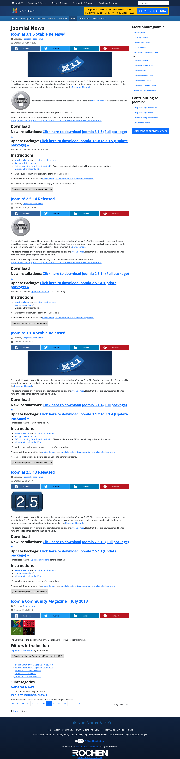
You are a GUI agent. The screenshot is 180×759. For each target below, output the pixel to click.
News (73, 18)
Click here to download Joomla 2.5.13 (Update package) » (63, 553)
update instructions (40, 291)
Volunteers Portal (142, 122)
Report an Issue (132, 734)
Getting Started (141, 37)
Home (15, 18)
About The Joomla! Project (146, 52)
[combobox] (153, 3)
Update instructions (24, 305)
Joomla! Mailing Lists (143, 75)
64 (70, 703)
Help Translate (116, 734)
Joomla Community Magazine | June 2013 (34, 664)
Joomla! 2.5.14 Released (33, 198)
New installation (22, 160)
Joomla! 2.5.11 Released (25, 673)
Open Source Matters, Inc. (87, 746)
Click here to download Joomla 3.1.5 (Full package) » (69, 133)
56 (28, 703)
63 (65, 703)
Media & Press (99, 18)
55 (23, 703)
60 (49, 703)
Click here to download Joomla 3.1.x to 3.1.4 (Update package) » (69, 416)
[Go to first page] (13, 703)
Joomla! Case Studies (143, 65)
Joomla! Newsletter (142, 80)
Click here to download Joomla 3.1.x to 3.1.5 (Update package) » (69, 142)
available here (97, 100)
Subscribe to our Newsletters (150, 130)
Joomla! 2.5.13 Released (33, 472)
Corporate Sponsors (143, 112)
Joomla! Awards (141, 60)
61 (54, 703)
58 (38, 703)
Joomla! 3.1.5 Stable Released (38, 34)
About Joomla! (27, 18)
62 (59, 703)
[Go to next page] (75, 703)
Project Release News (33, 39)
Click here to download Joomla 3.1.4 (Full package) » (69, 407)
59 (44, 703)
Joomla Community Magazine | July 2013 (49, 601)
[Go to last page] (79, 703)
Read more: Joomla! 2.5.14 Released (30, 323)
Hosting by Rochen (90, 757)
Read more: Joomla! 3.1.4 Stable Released (32, 462)
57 (33, 703)
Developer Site (79, 247)
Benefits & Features (46, 18)
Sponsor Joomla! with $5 (96, 734)
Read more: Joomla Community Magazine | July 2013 (37, 656)
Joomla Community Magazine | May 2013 (34, 667)
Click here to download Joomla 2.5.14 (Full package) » (70, 275)
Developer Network (81, 87)
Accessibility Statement (43, 734)
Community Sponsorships (146, 117)
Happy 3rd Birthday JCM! (22, 650)
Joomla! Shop (140, 70)
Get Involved (140, 47)
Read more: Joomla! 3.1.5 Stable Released (32, 189)
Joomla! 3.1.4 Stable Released (38, 333)
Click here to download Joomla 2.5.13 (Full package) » (70, 543)
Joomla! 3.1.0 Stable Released (28, 676)
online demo (48, 178)
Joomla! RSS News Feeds (145, 85)
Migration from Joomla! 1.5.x (28, 169)
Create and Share (142, 42)
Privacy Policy (62, 734)
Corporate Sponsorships (145, 107)
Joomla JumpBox (68, 452)
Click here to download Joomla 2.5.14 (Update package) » (63, 284)
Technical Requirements (145, 90)
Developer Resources (109, 3)
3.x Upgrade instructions (26, 163)
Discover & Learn (60, 3)
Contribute (84, 18)
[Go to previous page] (18, 703)
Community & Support (83, 3)
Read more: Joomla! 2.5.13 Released (30, 591)
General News (29, 606)
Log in (144, 734)
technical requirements (45, 160)
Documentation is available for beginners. (74, 178)
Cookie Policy (77, 734)
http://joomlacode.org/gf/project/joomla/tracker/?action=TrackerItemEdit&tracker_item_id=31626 (56, 120)
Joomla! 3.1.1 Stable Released (28, 670)
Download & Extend (37, 3)
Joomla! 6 (63, 18)
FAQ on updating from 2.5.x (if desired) (32, 166)
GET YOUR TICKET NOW (152, 11)
